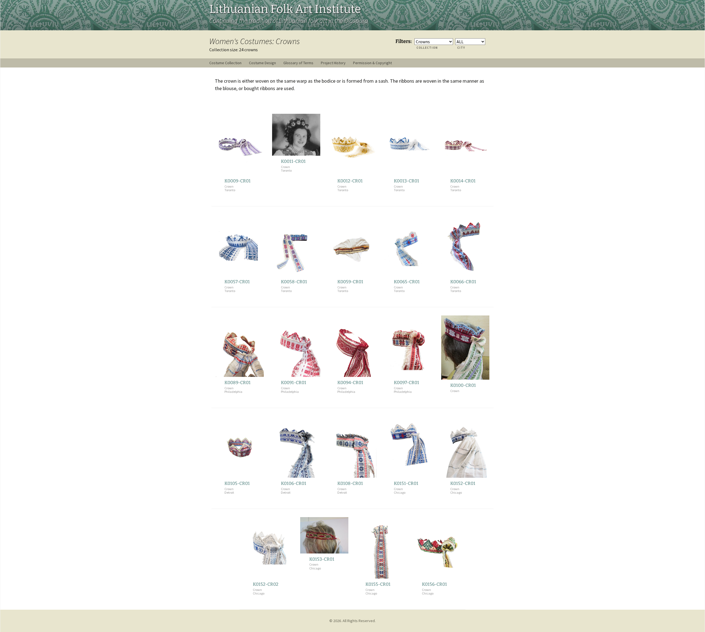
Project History (333, 62)
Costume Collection (225, 62)
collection (427, 48)
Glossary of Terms (298, 62)
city (461, 48)
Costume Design (262, 62)
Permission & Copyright (372, 62)
